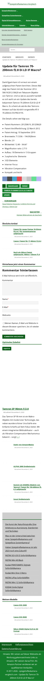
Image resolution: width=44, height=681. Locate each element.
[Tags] (22, 515)
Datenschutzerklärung (11, 648)
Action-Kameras (31, 20)
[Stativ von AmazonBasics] (7, 452)
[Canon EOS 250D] (7, 607)
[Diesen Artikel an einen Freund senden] (24, 179)
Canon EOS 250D (20, 605)
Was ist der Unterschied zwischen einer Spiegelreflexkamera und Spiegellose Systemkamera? (20, 539)
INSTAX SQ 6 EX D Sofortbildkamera (20, 555)
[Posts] (8, 515)
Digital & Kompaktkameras (11, 20)
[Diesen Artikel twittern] (9, 179)
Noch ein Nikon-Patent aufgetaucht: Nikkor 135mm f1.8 (26, 253)
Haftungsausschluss (24, 644)
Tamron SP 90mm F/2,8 (15, 408)
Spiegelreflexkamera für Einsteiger (12, 44)
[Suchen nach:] (22, 49)
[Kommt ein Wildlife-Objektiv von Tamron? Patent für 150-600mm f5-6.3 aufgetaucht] (7, 487)
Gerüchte (19, 57)
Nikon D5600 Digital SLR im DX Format (25, 630)
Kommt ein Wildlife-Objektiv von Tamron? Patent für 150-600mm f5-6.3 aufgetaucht (27, 487)
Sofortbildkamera (8, 25)
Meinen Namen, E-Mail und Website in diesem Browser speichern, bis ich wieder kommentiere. (20, 326)
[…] (18, 437)
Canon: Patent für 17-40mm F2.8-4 (27, 241)
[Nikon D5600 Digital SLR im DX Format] (7, 631)
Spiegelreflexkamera (9, 11)
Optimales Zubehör (11, 342)
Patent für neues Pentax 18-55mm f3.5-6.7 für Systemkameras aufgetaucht (27, 231)
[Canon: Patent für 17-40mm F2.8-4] (7, 243)
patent (25, 186)
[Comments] (35, 515)
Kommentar (7, 280)
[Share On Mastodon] (38, 179)
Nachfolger (13, 186)
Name (5, 299)
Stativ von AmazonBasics (23, 445)
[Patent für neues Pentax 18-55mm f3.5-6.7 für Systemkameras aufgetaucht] (7, 231)
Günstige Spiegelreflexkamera (11, 30)
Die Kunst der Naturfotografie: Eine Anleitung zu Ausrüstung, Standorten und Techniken (21, 527)
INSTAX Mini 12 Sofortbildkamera (19, 582)
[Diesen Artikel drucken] (29, 179)
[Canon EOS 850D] (7, 619)
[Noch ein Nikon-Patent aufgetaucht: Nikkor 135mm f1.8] (7, 254)
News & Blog (35, 25)
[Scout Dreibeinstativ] (7, 503)
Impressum (7, 644)
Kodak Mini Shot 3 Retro (16, 573)
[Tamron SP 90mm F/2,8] (22, 376)
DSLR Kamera (28, 30)
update (7, 195)
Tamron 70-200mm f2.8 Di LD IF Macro (18, 190)
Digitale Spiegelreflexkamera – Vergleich (14, 35)
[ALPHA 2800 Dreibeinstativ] (7, 472)
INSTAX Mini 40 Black (14, 560)
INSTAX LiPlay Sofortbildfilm (17, 577)
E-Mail (5, 307)
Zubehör (22, 25)
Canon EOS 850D (20, 617)
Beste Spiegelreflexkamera (10, 39)
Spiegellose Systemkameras (11, 15)
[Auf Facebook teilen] (4, 179)
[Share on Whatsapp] (33, 179)
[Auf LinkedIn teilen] (14, 179)
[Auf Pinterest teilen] (19, 179)
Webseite (6, 315)
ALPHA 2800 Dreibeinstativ (24, 466)
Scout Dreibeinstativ (21, 499)
